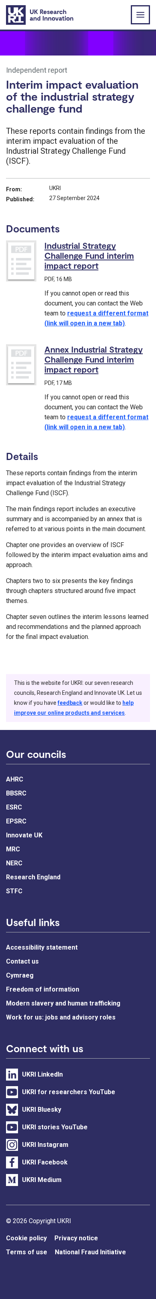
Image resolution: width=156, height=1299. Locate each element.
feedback (70, 703)
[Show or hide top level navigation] (140, 14)
